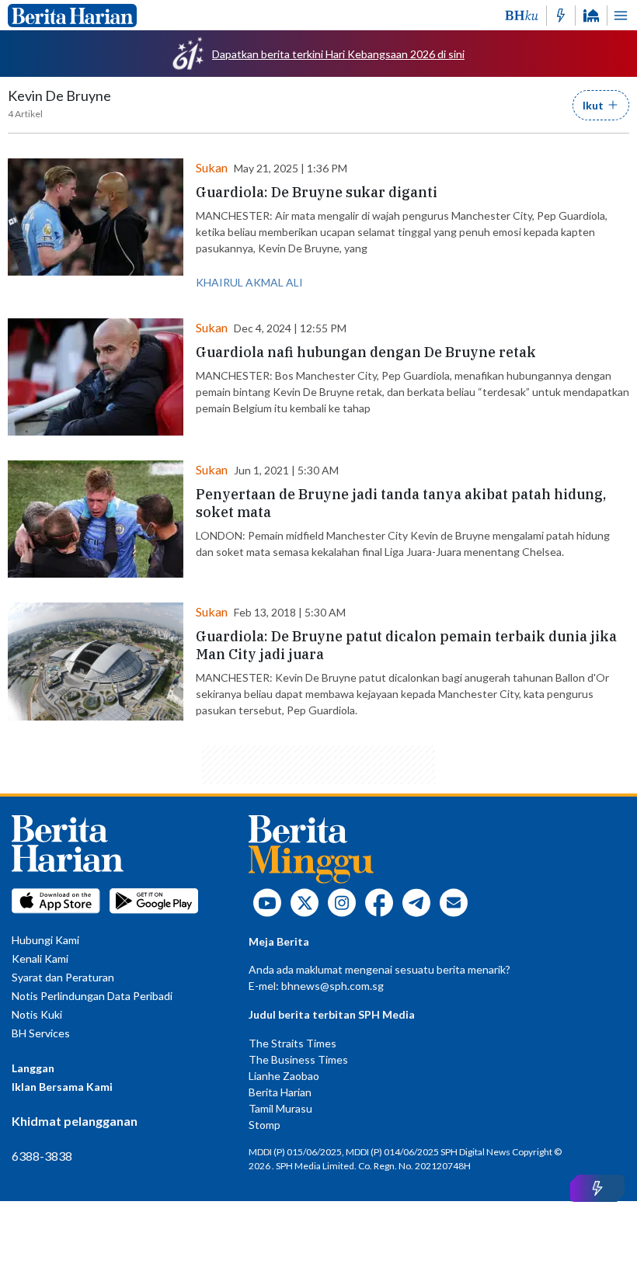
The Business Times (298, 1059)
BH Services (41, 1033)
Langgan (33, 1068)
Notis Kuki (37, 1014)
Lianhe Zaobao (284, 1075)
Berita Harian (280, 1092)
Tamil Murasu (280, 1108)
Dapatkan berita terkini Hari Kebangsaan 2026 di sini (338, 54)
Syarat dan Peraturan (63, 977)
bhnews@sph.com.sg (332, 985)
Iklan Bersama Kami (62, 1086)
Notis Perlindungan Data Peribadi (92, 995)
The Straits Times (292, 1043)
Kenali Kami (40, 958)
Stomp (264, 1124)
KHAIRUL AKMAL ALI (249, 282)
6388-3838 (42, 1155)
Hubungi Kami (45, 939)
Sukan (212, 167)
